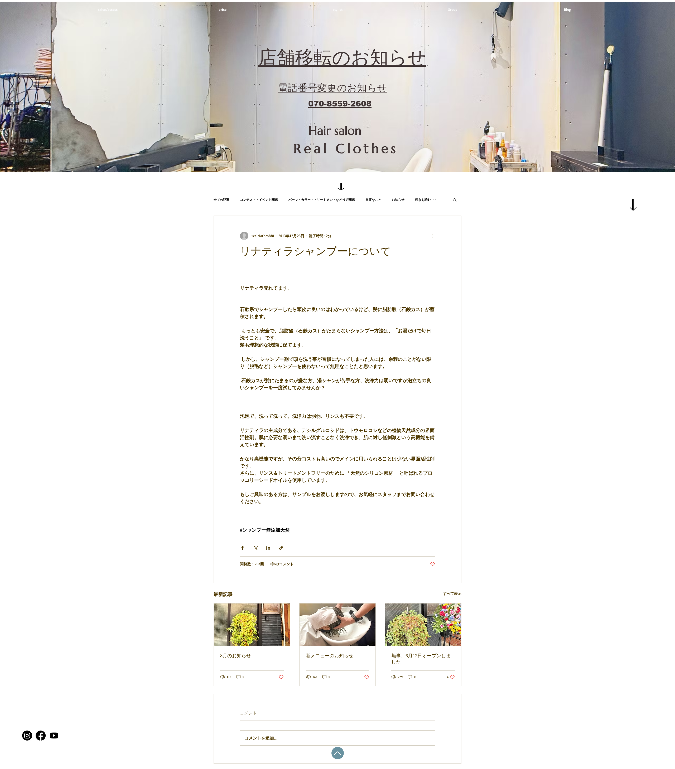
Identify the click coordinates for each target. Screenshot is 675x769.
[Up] (337, 753)
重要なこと (373, 200)
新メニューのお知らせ (329, 655)
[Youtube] (54, 736)
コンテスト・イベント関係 (259, 200)
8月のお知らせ (235, 655)
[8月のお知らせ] (252, 624)
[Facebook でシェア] (242, 547)
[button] (454, 200)
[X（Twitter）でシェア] (255, 547)
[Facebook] (41, 736)
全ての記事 (221, 200)
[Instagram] (27, 736)
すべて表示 (452, 594)
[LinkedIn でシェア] (268, 547)
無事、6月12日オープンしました (421, 659)
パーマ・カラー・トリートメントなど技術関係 (321, 200)
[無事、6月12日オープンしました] (423, 624)
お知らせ (398, 200)
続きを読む (423, 200)
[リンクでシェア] (281, 547)
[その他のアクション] (432, 236)
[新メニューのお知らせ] (338, 624)
